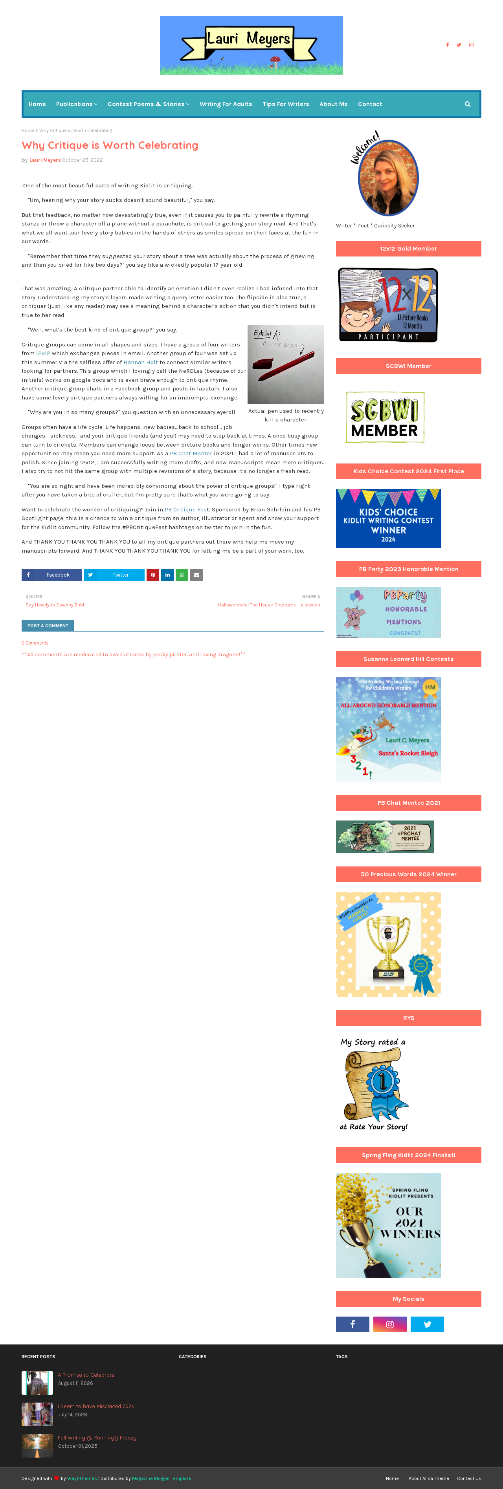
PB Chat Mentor (191, 453)
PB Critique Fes (186, 509)
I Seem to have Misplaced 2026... (98, 1406)
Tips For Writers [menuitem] (286, 104)
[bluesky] (464, 1324)
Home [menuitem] (37, 104)
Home (28, 130)
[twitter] (459, 45)
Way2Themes (82, 1478)
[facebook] (447, 45)
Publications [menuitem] (74, 104)
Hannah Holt (140, 362)
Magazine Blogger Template (161, 1478)
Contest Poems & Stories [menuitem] (146, 104)
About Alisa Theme (429, 1478)
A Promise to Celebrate (86, 1375)
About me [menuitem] (333, 104)
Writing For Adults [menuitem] (226, 104)
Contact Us (469, 1478)
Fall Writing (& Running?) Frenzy (97, 1437)
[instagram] (471, 45)
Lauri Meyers (45, 160)
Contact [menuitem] (370, 104)
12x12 (43, 353)
